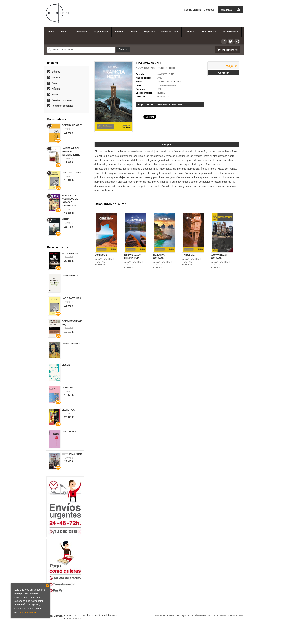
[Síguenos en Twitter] (231, 41)
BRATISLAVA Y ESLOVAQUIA (132, 256)
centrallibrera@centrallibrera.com (101, 615)
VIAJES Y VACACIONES (169, 81)
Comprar (223, 72)
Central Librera (192, 9)
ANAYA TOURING (166, 74)
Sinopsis (167, 144)
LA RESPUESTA (70, 275)
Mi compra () (229, 49)
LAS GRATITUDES (71, 172)
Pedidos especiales (62, 105)
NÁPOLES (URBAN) (159, 256)
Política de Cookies (217, 615)
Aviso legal (181, 615)
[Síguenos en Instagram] (237, 41)
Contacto (209, 9)
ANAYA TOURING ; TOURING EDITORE (157, 68)
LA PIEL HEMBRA (71, 343)
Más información (28, 612)
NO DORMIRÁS (70, 253)
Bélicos (56, 71)
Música (56, 88)
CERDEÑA (101, 255)
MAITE (65, 219)
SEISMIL (66, 365)
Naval (55, 83)
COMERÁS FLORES (72, 125)
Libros (63, 31)
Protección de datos (197, 615)
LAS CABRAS (69, 431)
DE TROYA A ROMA (72, 454)
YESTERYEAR (69, 410)
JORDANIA (188, 255)
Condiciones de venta (164, 615)
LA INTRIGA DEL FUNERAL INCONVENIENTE (71, 151)
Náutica (56, 77)
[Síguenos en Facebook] (224, 41)
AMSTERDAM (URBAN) (219, 256)
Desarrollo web (235, 615)
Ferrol (55, 94)
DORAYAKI (67, 387)
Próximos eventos (62, 100)
